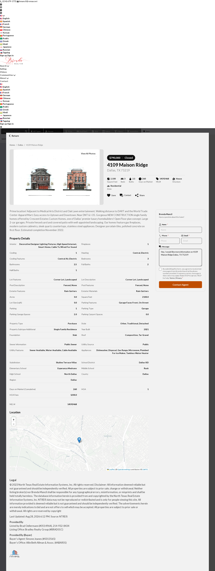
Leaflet (112, 469)
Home (12, 145)
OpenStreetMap (123, 469)
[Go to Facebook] (1, 4)
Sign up (3, 55)
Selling (3, 69)
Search (3, 66)
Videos (3, 72)
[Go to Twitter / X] (1, 10)
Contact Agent (181, 284)
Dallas (20, 145)
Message (165, 247)
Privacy (179, 278)
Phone (165, 235)
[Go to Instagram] (1, 7)
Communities (6, 75)
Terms (172, 278)
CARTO (145, 469)
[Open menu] (1, 126)
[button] (79, 440)
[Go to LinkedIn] (1, 13)
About (3, 78)
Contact (4, 81)
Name (165, 224)
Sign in (10, 55)
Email (187, 235)
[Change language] (2, 15)
